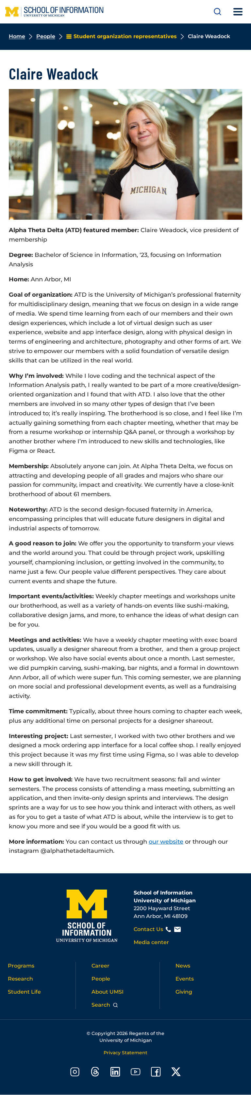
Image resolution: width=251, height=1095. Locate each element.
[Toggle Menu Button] (237, 12)
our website (166, 841)
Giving (184, 992)
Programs (21, 966)
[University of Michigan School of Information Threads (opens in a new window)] (95, 1073)
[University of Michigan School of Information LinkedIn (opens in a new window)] (115, 1073)
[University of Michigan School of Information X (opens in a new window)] (176, 1073)
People (45, 36)
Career (100, 966)
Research (20, 979)
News (183, 966)
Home (17, 36)
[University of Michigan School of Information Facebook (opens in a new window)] (156, 1073)
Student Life (24, 992)
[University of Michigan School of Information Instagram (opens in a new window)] (75, 1073)
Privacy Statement (125, 1052)
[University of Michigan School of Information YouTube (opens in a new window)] (136, 1073)
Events (185, 979)
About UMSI (108, 992)
